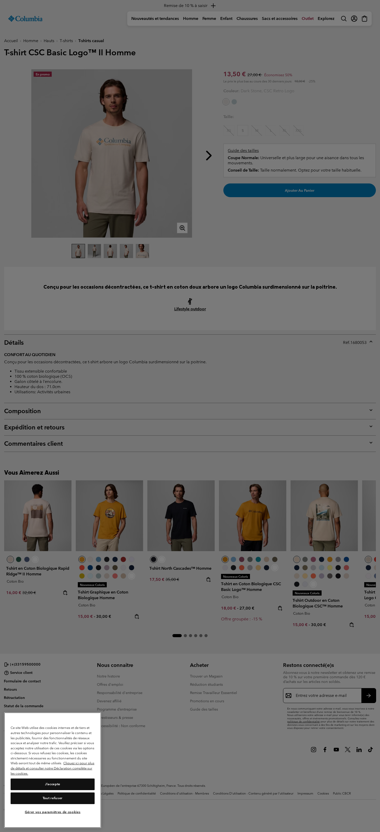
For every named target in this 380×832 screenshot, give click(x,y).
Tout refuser (53, 798)
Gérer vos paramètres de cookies (52, 812)
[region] (52, 770)
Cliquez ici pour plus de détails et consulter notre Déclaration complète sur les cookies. (52, 768)
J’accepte (52, 784)
